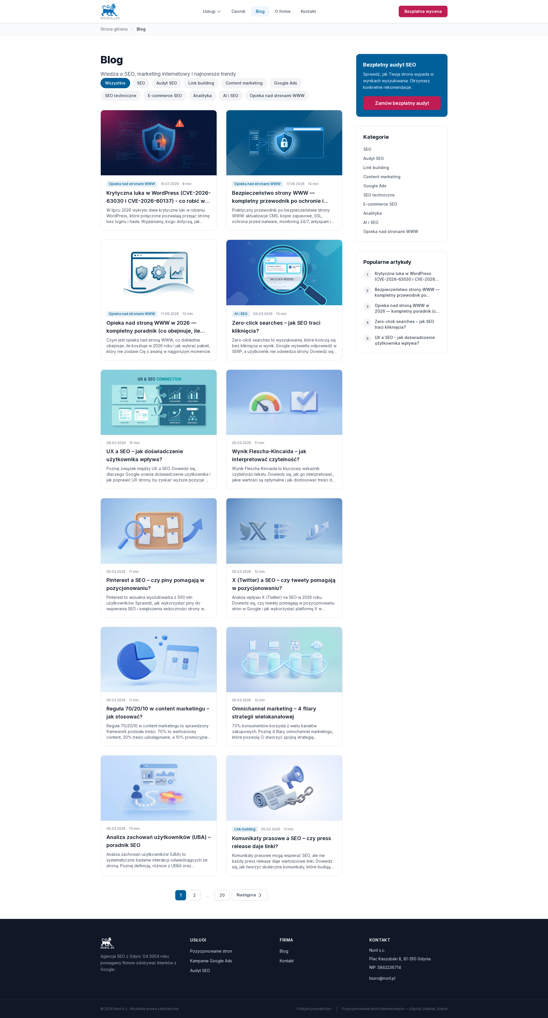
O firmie (283, 11)
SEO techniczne (120, 95)
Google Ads (285, 83)
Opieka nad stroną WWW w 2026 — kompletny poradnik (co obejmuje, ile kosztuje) (406, 308)
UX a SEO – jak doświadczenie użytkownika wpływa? (405, 340)
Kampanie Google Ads (211, 960)
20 (222, 895)
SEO (141, 83)
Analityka (202, 95)
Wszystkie (115, 83)
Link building (201, 83)
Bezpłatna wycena (423, 11)
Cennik (238, 11)
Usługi (209, 11)
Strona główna (114, 29)
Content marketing (244, 83)
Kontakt (308, 11)
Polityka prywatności (314, 1009)
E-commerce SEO (165, 95)
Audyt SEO (166, 83)
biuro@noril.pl (382, 978)
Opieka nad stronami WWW (277, 95)
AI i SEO (230, 95)
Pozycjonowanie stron (211, 951)
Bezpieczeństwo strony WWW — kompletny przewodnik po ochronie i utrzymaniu (407, 292)
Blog (260, 11)
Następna (247, 894)
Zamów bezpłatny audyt (402, 103)
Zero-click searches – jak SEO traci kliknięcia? (404, 324)
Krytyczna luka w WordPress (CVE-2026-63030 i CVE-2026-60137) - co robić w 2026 (406, 276)
